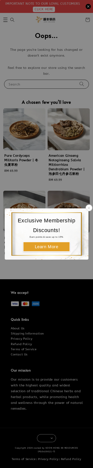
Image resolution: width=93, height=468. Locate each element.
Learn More (46, 246)
